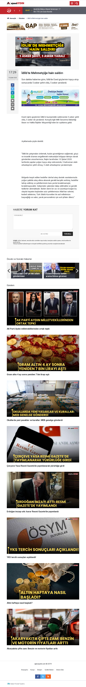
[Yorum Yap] (12, 108)
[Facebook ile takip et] (37, 676)
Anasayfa (12, 18)
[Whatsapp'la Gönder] (12, 96)
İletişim (39, 670)
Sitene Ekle (60, 670)
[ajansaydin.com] (15, 3)
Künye (32, 670)
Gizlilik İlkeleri (49, 670)
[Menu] (72, 3)
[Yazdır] (12, 104)
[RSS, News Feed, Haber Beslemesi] (48, 676)
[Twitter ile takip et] (43, 676)
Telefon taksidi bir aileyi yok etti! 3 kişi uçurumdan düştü (48, 10)
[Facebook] (12, 85)
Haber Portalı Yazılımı (17, 684)
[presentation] (14, 10)
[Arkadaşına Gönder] (12, 100)
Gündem (22, 18)
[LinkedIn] (12, 93)
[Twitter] (12, 89)
